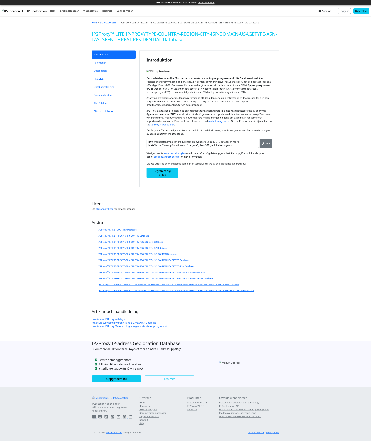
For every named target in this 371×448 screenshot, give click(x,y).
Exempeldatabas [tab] (103, 95)
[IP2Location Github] (112, 417)
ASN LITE (192, 409)
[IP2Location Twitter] (100, 417)
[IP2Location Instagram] (125, 417)
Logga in (344, 11)
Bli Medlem (361, 11)
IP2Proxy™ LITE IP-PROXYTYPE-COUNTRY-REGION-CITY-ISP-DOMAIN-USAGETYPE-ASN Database (146, 266)
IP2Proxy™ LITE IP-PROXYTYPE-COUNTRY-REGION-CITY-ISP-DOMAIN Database (137, 254)
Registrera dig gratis (162, 172)
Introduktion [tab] (101, 54)
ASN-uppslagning (148, 409)
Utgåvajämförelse (149, 416)
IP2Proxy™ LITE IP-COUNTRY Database (117, 229)
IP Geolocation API (229, 406)
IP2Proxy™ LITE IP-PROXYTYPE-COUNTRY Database (123, 235)
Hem (52, 10)
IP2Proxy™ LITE (108, 22)
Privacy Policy (272, 432)
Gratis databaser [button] (69, 10)
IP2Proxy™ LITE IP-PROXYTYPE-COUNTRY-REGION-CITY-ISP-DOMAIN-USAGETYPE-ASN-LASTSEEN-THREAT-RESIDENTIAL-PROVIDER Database (169, 284)
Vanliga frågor (125, 10)
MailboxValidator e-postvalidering (237, 413)
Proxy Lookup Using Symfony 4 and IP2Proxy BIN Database (124, 322)
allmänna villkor (104, 209)
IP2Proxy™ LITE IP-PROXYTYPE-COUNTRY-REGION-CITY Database (130, 241)
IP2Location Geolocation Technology (239, 402)
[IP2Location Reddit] (106, 417)
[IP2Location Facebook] (94, 417)
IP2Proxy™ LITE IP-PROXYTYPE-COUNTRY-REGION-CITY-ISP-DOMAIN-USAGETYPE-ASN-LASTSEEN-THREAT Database (155, 278)
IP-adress (144, 406)
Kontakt (143, 420)
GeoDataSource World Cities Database (240, 416)
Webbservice (90, 10)
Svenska (326, 11)
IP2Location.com (206, 2)
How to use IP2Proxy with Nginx (109, 319)
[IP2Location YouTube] (118, 417)
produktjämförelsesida (167, 156)
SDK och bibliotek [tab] (103, 111)
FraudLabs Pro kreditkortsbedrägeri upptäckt (244, 409)
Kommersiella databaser (152, 413)
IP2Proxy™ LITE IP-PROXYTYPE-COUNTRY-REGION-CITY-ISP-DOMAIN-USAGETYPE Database (143, 260)
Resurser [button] (107, 10)
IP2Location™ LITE (197, 402)
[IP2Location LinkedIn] (130, 417)
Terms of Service (256, 432)
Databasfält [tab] (100, 70)
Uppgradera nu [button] (116, 379)
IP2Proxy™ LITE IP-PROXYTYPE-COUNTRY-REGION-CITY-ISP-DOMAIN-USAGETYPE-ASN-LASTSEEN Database (151, 272)
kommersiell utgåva (175, 153)
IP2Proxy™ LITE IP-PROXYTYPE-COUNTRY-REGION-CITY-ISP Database (132, 247)
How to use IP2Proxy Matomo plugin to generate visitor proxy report (129, 326)
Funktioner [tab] (100, 62)
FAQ (141, 423)
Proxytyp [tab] (99, 78)
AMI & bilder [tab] (101, 103)
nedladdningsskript (219, 121)
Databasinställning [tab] (104, 87)
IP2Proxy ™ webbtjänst (161, 124)
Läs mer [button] (169, 379)
